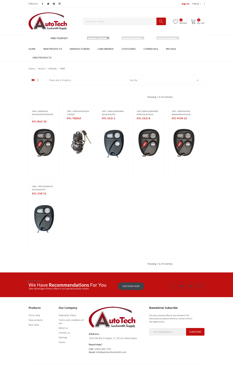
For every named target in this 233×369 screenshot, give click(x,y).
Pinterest (54, 4)
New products (36, 320)
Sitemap (63, 337)
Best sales (34, 324)
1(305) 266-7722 (102, 348)
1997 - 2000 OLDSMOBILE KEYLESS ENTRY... (113, 113)
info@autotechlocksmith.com (111, 352)
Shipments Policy (67, 315)
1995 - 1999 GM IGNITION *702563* (78, 113)
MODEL (117, 38)
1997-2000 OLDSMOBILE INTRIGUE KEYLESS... (147, 113)
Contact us (64, 332)
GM (33, 125)
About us (63, 327)
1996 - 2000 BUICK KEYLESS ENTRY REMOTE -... (42, 114)
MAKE (81, 38)
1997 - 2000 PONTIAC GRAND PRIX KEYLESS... (182, 113)
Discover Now (131, 286)
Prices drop (34, 315)
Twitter (48, 4)
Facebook (42, 4)
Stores (62, 342)
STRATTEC (71, 122)
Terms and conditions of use (71, 322)
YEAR (151, 38)
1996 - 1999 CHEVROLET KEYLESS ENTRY (42, 188)
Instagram (59, 4)
